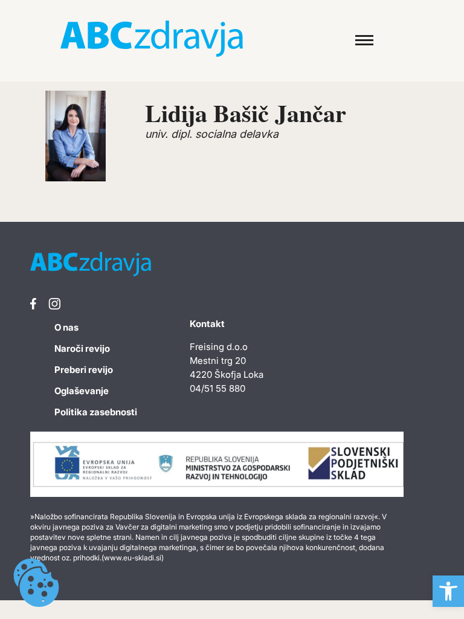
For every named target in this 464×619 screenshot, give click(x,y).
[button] (448, 591)
